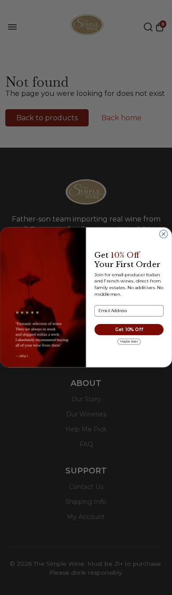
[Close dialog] (164, 234)
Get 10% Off (129, 329)
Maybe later (129, 341)
